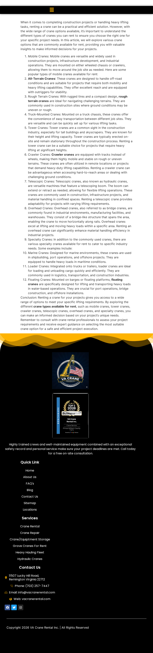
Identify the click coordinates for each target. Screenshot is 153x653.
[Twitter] (14, 607)
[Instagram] (20, 607)
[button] (52, 10)
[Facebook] (7, 607)
